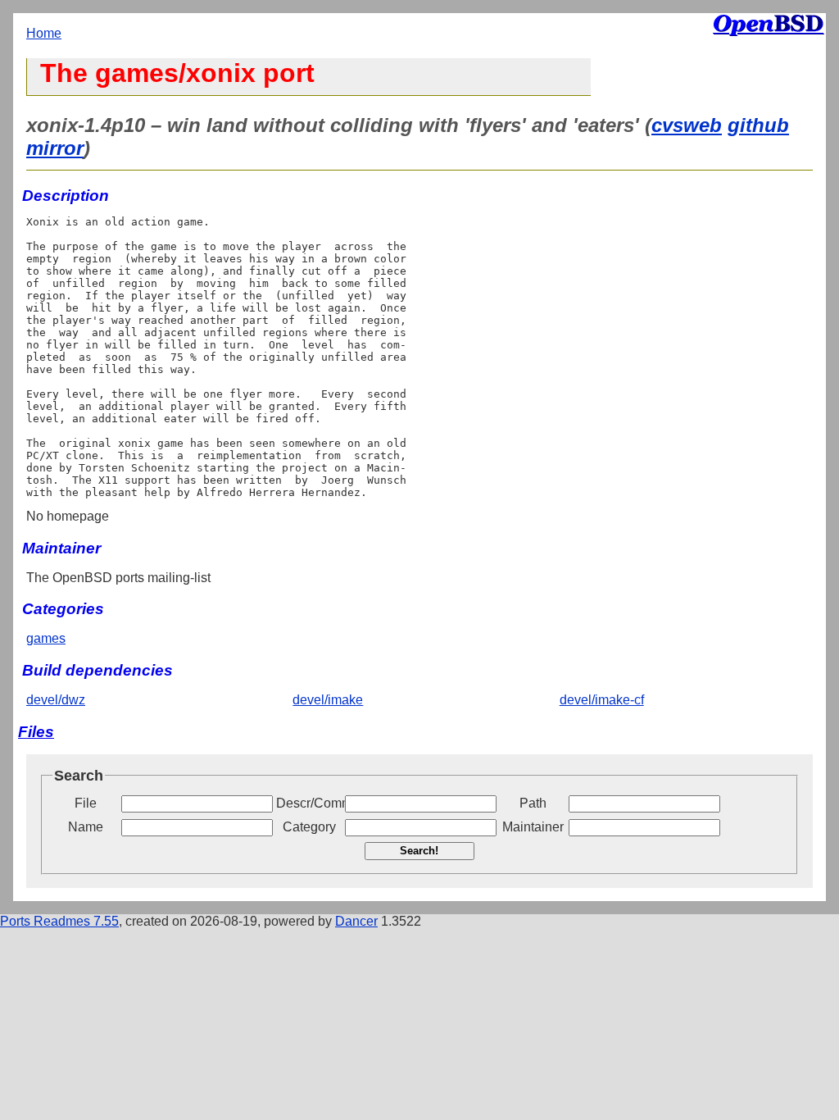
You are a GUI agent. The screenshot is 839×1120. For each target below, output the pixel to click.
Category (309, 827)
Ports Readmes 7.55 (59, 921)
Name (85, 827)
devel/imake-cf (602, 700)
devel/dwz (55, 700)
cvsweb (686, 125)
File (86, 803)
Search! (419, 851)
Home (43, 33)
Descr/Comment (309, 803)
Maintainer (533, 827)
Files (36, 731)
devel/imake (328, 700)
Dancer (356, 921)
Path (532, 803)
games (46, 638)
